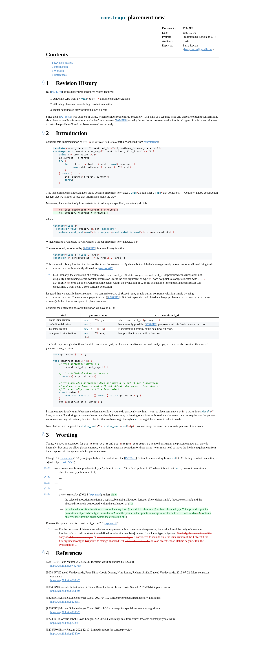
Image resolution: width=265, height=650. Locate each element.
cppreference (151, 141)
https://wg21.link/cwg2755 (65, 565)
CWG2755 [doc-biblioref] (67, 462)
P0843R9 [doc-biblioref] (121, 120)
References (59, 74)
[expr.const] (66, 458)
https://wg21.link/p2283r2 (65, 612)
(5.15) (47, 477)
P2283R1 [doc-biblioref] (151, 324)
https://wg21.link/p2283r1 (65, 601)
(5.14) (47, 467)
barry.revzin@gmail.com (198, 49)
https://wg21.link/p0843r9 (65, 590)
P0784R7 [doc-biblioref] (89, 248)
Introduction (60, 66)
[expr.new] (95, 494)
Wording (58, 70)
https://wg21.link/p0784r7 (65, 580)
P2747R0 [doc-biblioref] (56, 91)
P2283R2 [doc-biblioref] (113, 297)
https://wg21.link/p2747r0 (65, 633)
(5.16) (47, 483)
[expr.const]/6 (105, 268)
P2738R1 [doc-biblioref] (65, 116)
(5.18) (47, 494)
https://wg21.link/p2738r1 (65, 622)
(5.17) (47, 488)
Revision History (62, 62)
